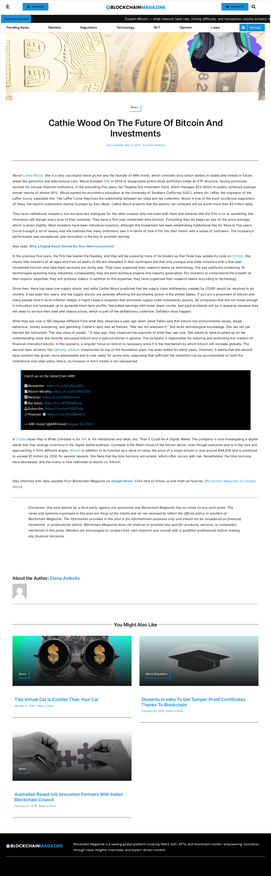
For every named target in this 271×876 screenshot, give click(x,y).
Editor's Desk (45, 705)
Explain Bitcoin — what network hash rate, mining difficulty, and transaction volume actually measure (173, 19)
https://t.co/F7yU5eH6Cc (66, 414)
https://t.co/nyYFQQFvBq (64, 409)
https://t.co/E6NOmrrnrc (61, 397)
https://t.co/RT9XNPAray (63, 403)
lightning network (66, 350)
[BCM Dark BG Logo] (34, 845)
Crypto (21, 439)
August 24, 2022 (81, 424)
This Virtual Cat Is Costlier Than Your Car (56, 699)
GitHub (237, 256)
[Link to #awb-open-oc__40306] (8, 7)
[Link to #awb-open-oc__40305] (257, 7)
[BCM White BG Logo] (135, 7)
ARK (107, 181)
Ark (84, 439)
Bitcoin (75, 450)
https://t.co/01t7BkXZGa (72, 391)
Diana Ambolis (156, 145)
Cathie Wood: (33, 175)
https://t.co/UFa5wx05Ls (65, 386)
